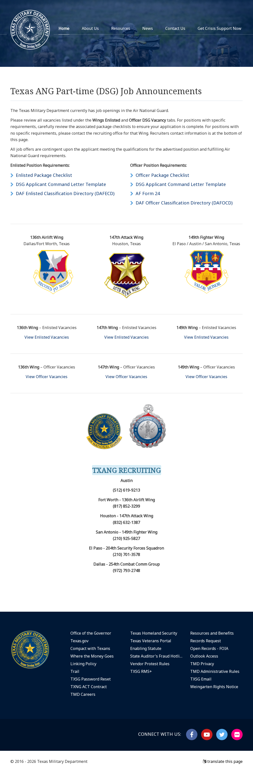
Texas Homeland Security (153, 633)
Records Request (205, 640)
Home (64, 28)
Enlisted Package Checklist (44, 175)
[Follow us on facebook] (191, 734)
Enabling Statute (145, 648)
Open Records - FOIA (209, 648)
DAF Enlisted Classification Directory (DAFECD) (65, 193)
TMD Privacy (202, 663)
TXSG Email (200, 679)
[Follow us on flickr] (237, 734)
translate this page (224, 761)
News (147, 28)
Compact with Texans (90, 648)
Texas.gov (79, 640)
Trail (74, 671)
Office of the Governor (90, 633)
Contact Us (175, 28)
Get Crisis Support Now (219, 28)
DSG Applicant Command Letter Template (61, 184)
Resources (120, 28)
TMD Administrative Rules (214, 671)
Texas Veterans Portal (150, 640)
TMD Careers (82, 694)
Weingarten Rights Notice (214, 686)
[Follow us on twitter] (222, 734)
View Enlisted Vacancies (46, 337)
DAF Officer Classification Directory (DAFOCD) (184, 203)
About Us (90, 28)
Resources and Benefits (212, 633)
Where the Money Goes (92, 656)
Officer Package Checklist (162, 175)
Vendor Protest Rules (149, 663)
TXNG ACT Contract (88, 686)
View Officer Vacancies (46, 376)
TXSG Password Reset (90, 679)
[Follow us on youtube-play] (206, 734)
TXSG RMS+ (141, 671)
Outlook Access (204, 656)
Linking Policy (83, 663)
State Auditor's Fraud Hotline (156, 656)
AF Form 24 (148, 193)
